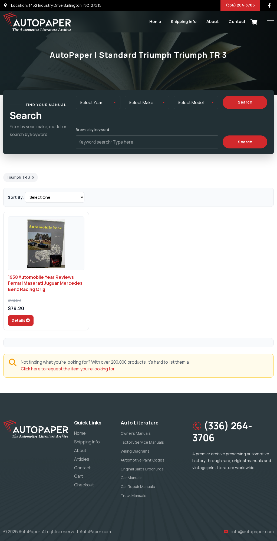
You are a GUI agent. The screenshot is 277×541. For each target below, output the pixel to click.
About (212, 21)
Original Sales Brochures (142, 469)
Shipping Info (184, 21)
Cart (78, 476)
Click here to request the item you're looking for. (68, 369)
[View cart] (254, 21)
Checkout (84, 485)
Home (155, 21)
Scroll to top (12, 271)
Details (19, 320)
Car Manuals (132, 477)
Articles (81, 459)
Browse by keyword (92, 129)
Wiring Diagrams (135, 451)
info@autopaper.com (253, 532)
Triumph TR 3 (18, 177)
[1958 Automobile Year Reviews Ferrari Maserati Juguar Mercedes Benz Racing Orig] (46, 243)
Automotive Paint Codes (142, 460)
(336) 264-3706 (240, 5)
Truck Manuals (133, 495)
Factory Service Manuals (142, 442)
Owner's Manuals (136, 433)
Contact (237, 21)
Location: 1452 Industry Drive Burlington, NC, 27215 (55, 5)
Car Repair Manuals (138, 486)
